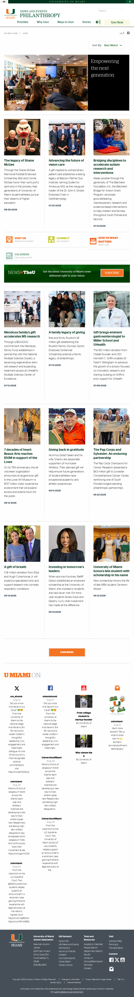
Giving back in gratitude (66, 449)
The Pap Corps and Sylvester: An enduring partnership (110, 454)
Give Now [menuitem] (117, 22)
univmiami (16, 782)
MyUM (87, 955)
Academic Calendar (93, 944)
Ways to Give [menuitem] (65, 22)
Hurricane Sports (67, 958)
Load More (67, 652)
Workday (88, 965)
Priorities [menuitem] (22, 22)
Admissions (64, 948)
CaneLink (88, 958)
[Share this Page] (126, 35)
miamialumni (50, 696)
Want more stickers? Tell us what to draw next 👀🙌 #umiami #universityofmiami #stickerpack (118, 738)
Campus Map (115, 941)
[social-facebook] (111, 960)
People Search (91, 948)
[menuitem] (99, 22)
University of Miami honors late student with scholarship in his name (111, 571)
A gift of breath (15, 567)
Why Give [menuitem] (43, 22)
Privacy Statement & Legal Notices (98, 979)
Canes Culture (65, 965)
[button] (127, 988)
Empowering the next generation (105, 68)
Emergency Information (71, 979)
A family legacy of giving (67, 332)
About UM (63, 941)
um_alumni (16, 696)
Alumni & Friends (67, 951)
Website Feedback (74, 982)
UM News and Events (69, 944)
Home (25, 33)
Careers (87, 968)
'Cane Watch (65, 962)
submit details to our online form (68, 992)
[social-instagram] (111, 969)
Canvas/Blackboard (93, 961)
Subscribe (112, 273)
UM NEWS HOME (10, 33)
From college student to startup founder (83, 716)
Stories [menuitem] (86, 22)
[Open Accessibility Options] (4, 1)
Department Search (93, 951)
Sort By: (105, 45)
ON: (22, 675)
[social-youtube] (122, 960)
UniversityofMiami (52, 758)
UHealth (63, 955)
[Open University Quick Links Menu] (130, 1)
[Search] (127, 11)
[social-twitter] (117, 959)
